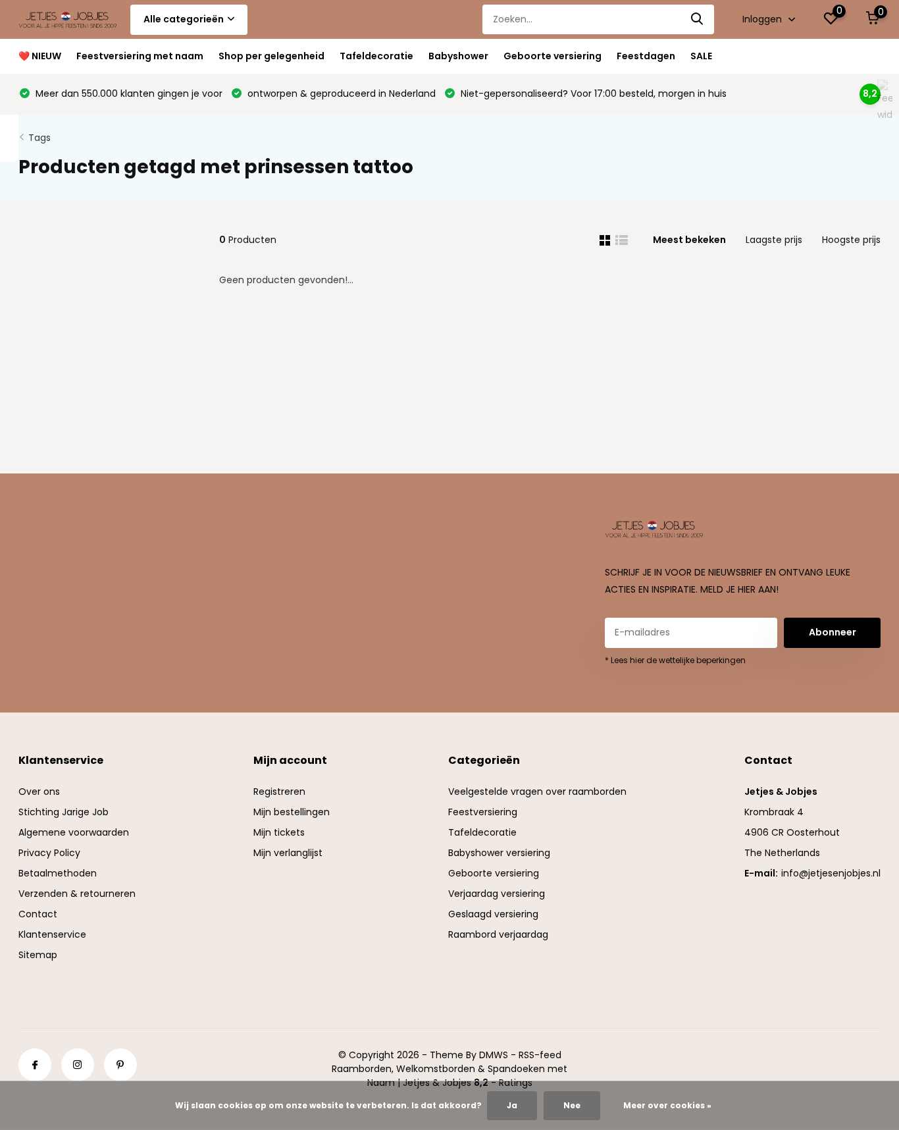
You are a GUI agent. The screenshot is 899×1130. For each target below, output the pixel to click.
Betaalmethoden (57, 873)
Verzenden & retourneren (77, 893)
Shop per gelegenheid (271, 56)
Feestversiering (482, 812)
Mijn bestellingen (291, 812)
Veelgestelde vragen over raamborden (537, 791)
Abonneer (832, 632)
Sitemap (37, 954)
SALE (701, 56)
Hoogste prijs (851, 239)
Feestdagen (646, 56)
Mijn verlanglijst (287, 852)
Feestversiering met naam (139, 56)
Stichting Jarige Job (63, 812)
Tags (39, 137)
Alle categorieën (183, 19)
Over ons (39, 791)
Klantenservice (52, 934)
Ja (512, 1105)
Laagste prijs (774, 239)
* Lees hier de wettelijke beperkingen (675, 660)
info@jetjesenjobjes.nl (831, 873)
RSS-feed (540, 1055)
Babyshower (458, 56)
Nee (571, 1105)
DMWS (493, 1055)
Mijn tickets (279, 832)
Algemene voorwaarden (73, 832)
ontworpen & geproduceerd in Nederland (340, 93)
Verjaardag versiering (496, 893)
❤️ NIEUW (39, 56)
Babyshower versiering (499, 852)
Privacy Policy (49, 852)
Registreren (279, 791)
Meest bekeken (689, 239)
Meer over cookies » (667, 1105)
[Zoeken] (697, 19)
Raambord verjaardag (498, 934)
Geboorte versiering (552, 56)
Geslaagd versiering (493, 914)
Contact (37, 914)
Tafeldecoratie (376, 56)
